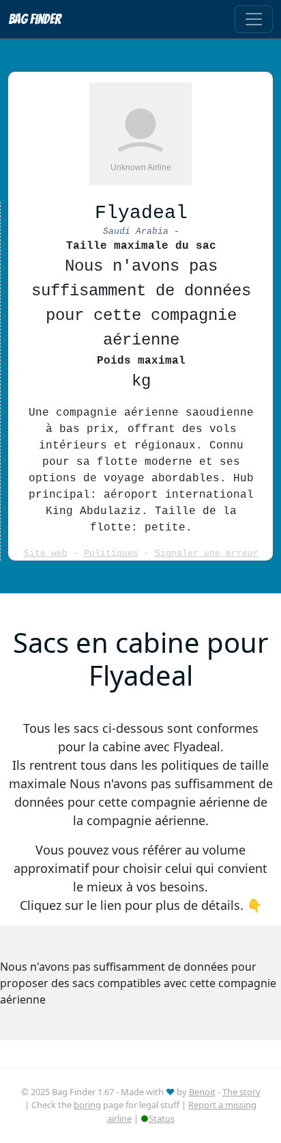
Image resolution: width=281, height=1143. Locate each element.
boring (87, 1105)
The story (241, 1092)
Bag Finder (34, 19)
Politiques (111, 553)
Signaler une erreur (206, 553)
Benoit (202, 1092)
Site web (46, 553)
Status (162, 1118)
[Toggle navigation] (254, 19)
